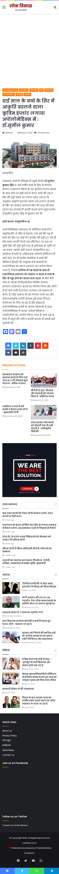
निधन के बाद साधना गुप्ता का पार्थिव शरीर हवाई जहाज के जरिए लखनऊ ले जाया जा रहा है (38, 700)
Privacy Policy (9, 735)
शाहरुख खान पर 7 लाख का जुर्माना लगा (22, 612)
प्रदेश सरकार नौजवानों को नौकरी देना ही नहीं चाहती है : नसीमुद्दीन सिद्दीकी (42, 427)
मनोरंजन (49, 90)
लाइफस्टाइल (8, 94)
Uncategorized (10, 90)
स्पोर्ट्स (19, 94)
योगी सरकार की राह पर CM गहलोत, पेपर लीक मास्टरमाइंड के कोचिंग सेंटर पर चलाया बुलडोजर (39, 600)
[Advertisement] (29, 57)
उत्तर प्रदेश (24, 90)
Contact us (8, 755)
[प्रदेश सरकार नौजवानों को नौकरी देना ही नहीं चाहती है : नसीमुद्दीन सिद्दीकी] (44, 412)
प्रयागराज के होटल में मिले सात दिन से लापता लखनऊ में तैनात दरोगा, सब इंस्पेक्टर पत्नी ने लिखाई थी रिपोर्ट (29, 526)
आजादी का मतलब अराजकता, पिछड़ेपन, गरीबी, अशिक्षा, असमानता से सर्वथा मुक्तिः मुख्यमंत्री (26, 562)
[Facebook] (8, 346)
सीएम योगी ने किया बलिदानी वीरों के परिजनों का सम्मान (27, 550)
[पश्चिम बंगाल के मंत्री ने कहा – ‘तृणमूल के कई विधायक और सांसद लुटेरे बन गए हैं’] (11, 663)
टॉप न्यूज (34, 90)
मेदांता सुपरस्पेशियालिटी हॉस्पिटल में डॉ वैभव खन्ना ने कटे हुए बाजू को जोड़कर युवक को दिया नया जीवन (39, 677)
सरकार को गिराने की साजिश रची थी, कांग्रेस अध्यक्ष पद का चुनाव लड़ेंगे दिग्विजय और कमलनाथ (39, 635)
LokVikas (9, 132)
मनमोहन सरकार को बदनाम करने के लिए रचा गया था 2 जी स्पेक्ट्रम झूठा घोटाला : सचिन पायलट (15, 379)
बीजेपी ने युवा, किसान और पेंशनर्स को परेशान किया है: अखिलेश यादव (42, 393)
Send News (8, 750)
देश (41, 90)
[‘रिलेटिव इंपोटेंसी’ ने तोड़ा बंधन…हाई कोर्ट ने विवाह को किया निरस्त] (11, 588)
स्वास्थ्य (27, 94)
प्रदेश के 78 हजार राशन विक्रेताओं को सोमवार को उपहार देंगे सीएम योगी (26, 538)
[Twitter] (16, 346)
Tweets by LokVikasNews (15, 825)
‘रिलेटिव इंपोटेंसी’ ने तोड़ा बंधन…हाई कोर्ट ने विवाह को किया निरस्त (39, 585)
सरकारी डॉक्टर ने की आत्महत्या (18, 688)
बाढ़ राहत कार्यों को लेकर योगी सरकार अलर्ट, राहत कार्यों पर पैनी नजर (27, 515)
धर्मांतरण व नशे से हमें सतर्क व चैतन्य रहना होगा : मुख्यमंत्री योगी (15, 409)
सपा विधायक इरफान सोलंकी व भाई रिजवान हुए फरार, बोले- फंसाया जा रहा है (26, 622)
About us (7, 730)
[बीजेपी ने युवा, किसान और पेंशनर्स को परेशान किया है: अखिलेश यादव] (44, 380)
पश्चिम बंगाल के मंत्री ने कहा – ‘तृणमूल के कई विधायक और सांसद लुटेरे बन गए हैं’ (37, 662)
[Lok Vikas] (20, 7)
